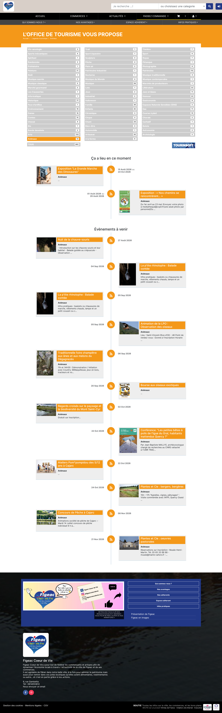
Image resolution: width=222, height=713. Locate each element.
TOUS (53, 144)
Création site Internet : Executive (189, 708)
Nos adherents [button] (163, 595)
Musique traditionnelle (168, 75)
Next (127, 596)
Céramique (110, 113)
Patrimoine (168, 70)
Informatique (53, 96)
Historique (53, 100)
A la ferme (110, 139)
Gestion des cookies (13, 705)
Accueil (40, 16)
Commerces (78, 16)
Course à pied (168, 113)
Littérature (168, 87)
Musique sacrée (53, 79)
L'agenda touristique (39, 38)
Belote (168, 126)
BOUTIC (137, 705)
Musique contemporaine (168, 79)
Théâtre (168, 49)
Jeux (110, 92)
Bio (53, 126)
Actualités (116, 16)
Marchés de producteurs (168, 83)
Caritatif (168, 122)
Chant (110, 122)
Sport (168, 53)
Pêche (110, 62)
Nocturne (110, 75)
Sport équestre (110, 53)
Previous (20, 596)
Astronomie (168, 130)
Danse (53, 113)
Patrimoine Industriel (110, 70)
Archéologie (168, 134)
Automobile (110, 130)
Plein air (110, 66)
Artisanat (110, 134)
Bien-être (110, 126)
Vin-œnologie (53, 49)
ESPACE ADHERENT (136, 22)
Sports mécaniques (53, 53)
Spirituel (53, 58)
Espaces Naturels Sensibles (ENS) (168, 104)
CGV (46, 705)
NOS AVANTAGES (84, 22)
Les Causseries (53, 92)
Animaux (53, 139)
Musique (110, 83)
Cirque (110, 117)
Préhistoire (53, 66)
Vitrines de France (168, 708)
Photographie (168, 66)
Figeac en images (140, 617)
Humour (168, 96)
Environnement (53, 109)
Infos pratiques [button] (163, 606)
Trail (110, 49)
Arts (53, 134)
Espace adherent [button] (163, 601)
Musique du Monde (110, 79)
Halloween (110, 100)
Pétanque (168, 62)
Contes (53, 117)
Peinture (53, 70)
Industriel (110, 96)
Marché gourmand (53, 87)
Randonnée (53, 62)
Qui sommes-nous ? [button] (163, 584)
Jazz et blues (168, 92)
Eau (168, 109)
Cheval (53, 122)
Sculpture (110, 58)
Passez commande (155, 16)
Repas (168, 58)
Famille (110, 104)
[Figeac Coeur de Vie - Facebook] (25, 692)
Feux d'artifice (53, 104)
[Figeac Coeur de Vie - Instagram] (31, 692)
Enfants (110, 109)
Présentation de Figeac (143, 614)
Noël (53, 75)
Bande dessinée (53, 130)
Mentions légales (33, 705)
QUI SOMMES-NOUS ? (33, 22)
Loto (110, 87)
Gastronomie (168, 100)
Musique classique (53, 83)
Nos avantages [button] (163, 589)
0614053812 (34, 684)
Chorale (168, 117)
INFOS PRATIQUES (187, 22)
